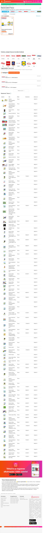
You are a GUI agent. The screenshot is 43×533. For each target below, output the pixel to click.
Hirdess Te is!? (3, 499)
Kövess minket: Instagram (14, 500)
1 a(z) (5, 15)
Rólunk (2, 504)
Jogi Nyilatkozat (17, 527)
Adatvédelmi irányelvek (32, 527)
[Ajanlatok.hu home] (7, 1)
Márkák (2, 501)
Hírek (2, 506)
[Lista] (38, 1)
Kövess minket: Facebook (14, 499)
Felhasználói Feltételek (24, 527)
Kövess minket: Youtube (14, 501)
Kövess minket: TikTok (14, 502)
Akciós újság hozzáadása (5, 505)
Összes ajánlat (3, 500)
